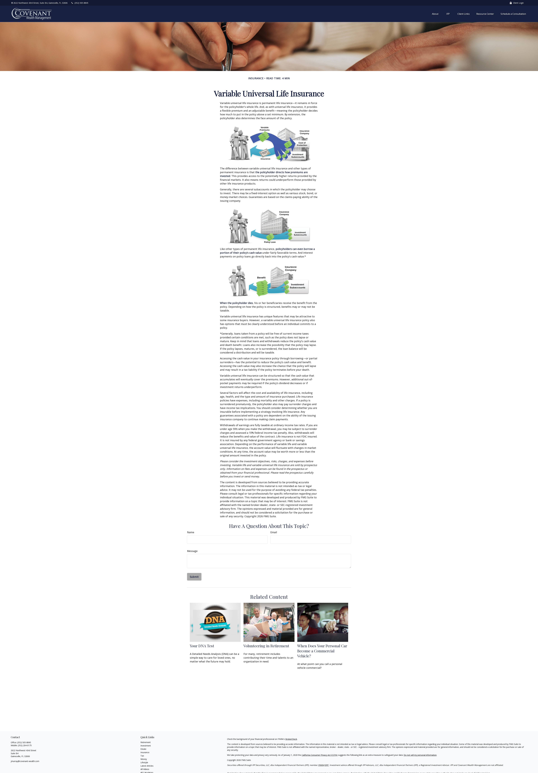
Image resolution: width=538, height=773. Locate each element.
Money (144, 759)
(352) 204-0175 (25, 745)
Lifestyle (144, 762)
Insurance (145, 752)
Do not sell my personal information (420, 755)
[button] (435, 14)
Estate (143, 749)
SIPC (326, 765)
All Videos (145, 769)
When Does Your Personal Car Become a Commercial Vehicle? (322, 650)
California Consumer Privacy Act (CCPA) (320, 755)
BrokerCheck (291, 739)
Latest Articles (147, 765)
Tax (142, 755)
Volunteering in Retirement (266, 645)
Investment (146, 745)
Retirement (146, 742)
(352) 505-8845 (81, 3)
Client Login (518, 3)
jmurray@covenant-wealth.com (25, 761)
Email (273, 532)
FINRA (321, 765)
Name (190, 532)
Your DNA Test (202, 645)
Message (192, 551)
